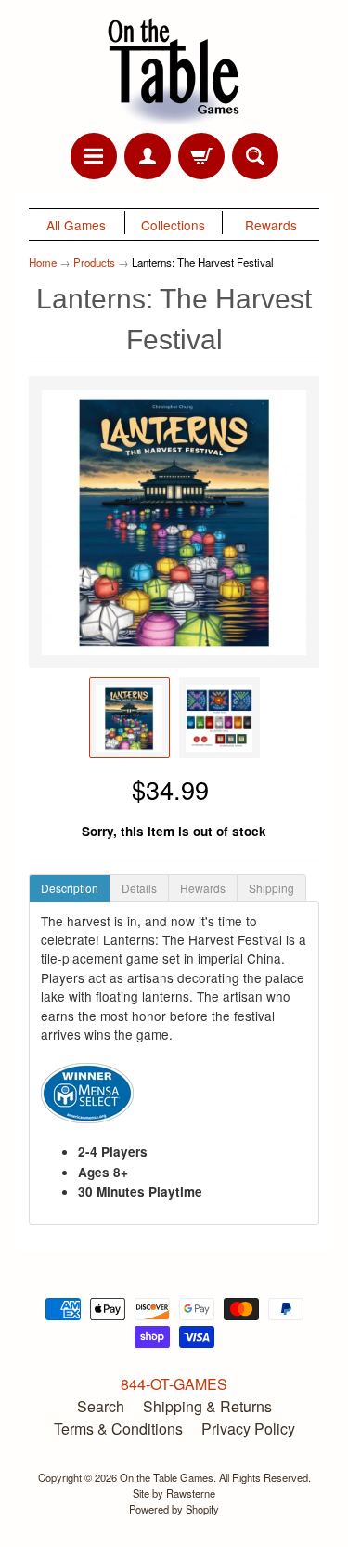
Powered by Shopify (174, 1508)
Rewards (271, 225)
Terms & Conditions (118, 1428)
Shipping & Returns (207, 1406)
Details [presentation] (139, 888)
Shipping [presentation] (271, 888)
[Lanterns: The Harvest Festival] (129, 717)
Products (94, 262)
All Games (76, 225)
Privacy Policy (248, 1428)
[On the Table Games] (174, 69)
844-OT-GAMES (174, 1384)
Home (43, 262)
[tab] (69, 888)
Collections (173, 225)
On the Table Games (166, 1477)
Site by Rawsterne (174, 1493)
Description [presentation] (69, 888)
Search (100, 1406)
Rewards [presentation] (203, 888)
